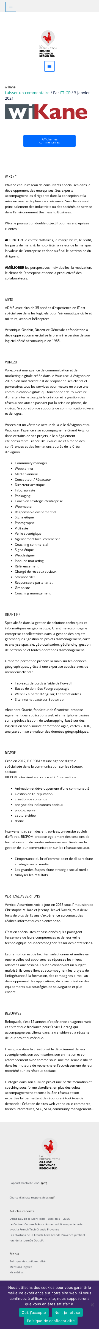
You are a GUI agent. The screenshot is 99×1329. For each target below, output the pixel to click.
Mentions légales (21, 1267)
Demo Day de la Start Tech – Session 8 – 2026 (40, 1219)
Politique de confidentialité (28, 1261)
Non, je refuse (67, 1312)
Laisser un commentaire (27, 92)
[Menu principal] (49, 66)
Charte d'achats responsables (29, 1197)
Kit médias (17, 1272)
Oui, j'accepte (34, 1312)
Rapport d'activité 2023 (25, 1183)
